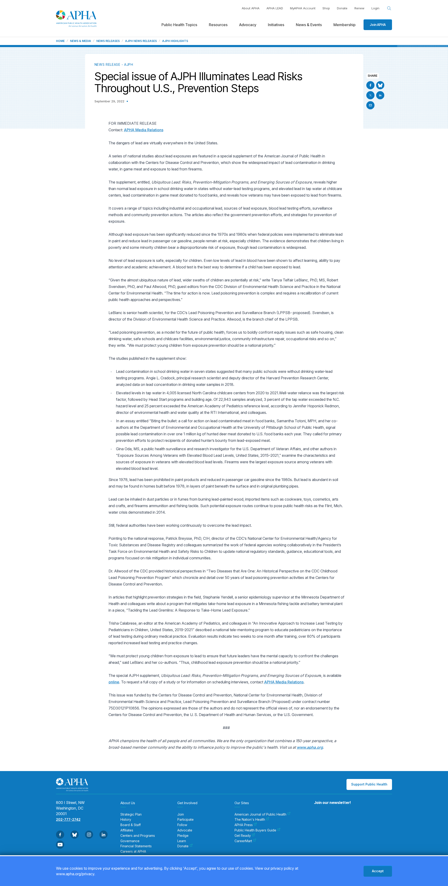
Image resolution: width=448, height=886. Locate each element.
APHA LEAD (274, 8)
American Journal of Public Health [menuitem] (260, 814)
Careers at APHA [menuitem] (133, 851)
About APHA (250, 8)
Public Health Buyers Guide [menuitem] (255, 830)
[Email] (370, 105)
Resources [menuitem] (218, 24)
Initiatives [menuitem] (276, 24)
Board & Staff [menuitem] (130, 825)
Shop (326, 8)
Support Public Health (369, 784)
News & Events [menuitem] (309, 24)
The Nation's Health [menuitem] (249, 819)
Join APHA (378, 25)
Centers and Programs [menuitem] (137, 836)
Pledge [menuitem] (183, 836)
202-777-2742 (68, 819)
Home (60, 41)
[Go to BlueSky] (380, 85)
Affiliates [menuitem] (126, 830)
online (113, 682)
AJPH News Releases (141, 41)
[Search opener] (389, 8)
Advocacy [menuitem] (247, 24)
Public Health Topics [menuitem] (179, 24)
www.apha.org (310, 747)
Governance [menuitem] (130, 841)
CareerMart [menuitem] (243, 841)
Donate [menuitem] (183, 846)
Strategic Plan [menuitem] (131, 814)
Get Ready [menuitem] (242, 836)
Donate (342, 8)
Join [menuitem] (180, 814)
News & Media (80, 41)
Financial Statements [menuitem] (136, 846)
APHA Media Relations (143, 130)
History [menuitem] (125, 819)
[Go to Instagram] (89, 835)
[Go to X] (370, 95)
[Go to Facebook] (370, 85)
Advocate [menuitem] (184, 830)
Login (375, 8)
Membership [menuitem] (344, 24)
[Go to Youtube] (60, 845)
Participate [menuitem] (185, 819)
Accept (378, 871)
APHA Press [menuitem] (243, 825)
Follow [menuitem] (182, 825)
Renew (359, 8)
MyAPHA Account (302, 8)
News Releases (108, 41)
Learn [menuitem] (181, 841)
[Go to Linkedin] (380, 95)
